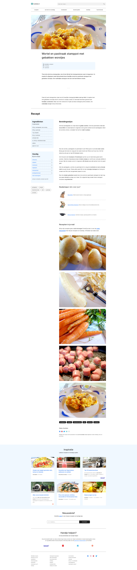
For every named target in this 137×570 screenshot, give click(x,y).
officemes (34, 159)
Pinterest (62, 431)
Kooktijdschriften (53, 564)
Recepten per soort (34, 557)
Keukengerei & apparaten (54, 555)
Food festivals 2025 (53, 559)
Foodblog (51, 560)
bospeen (41, 187)
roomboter (34, 192)
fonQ (92, 546)
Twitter (64, 431)
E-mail (66, 431)
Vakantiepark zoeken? (72, 564)
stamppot (51, 64)
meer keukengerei (36, 175)
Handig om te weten (53, 565)
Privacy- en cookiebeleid (72, 560)
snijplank (34, 162)
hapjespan (34, 167)
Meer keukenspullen (53, 557)
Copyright (70, 559)
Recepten (36, 9)
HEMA (63, 546)
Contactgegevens (71, 562)
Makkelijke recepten (34, 555)
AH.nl (78, 546)
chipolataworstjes (35, 189)
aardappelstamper (36, 173)
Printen (69, 431)
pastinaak (48, 189)
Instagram (90, 556)
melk (43, 189)
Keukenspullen (76, 9)
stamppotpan (35, 170)
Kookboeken (64, 9)
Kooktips (88, 9)
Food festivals (100, 9)
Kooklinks (51, 562)
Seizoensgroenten (34, 560)
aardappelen (34, 187)
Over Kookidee (71, 555)
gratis (60, 516)
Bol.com (46, 545)
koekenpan (34, 165)
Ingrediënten (33, 559)
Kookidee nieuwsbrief (72, 557)
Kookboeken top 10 (34, 564)
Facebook (59, 431)
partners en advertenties (80, 540)
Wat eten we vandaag (50, 9)
